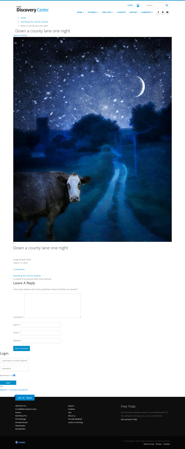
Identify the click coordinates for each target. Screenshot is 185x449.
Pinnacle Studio (21, 422)
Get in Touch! (25, 398)
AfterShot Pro (20, 406)
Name (16, 324)
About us (71, 415)
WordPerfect (20, 429)
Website (17, 340)
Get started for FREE (129, 419)
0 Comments (19, 269)
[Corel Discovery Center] (32, 9)
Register (3, 389)
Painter (18, 412)
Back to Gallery (20, 35)
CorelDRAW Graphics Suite (25, 409)
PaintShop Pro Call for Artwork (27, 275)
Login (130, 5)
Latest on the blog (75, 422)
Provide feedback (75, 419)
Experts (71, 406)
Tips (69, 412)
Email (16, 332)
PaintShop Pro (21, 415)
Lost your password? (19, 389)
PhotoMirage (20, 419)
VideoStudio (20, 425)
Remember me (6, 375)
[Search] (167, 5)
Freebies (71, 409)
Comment (18, 317)
